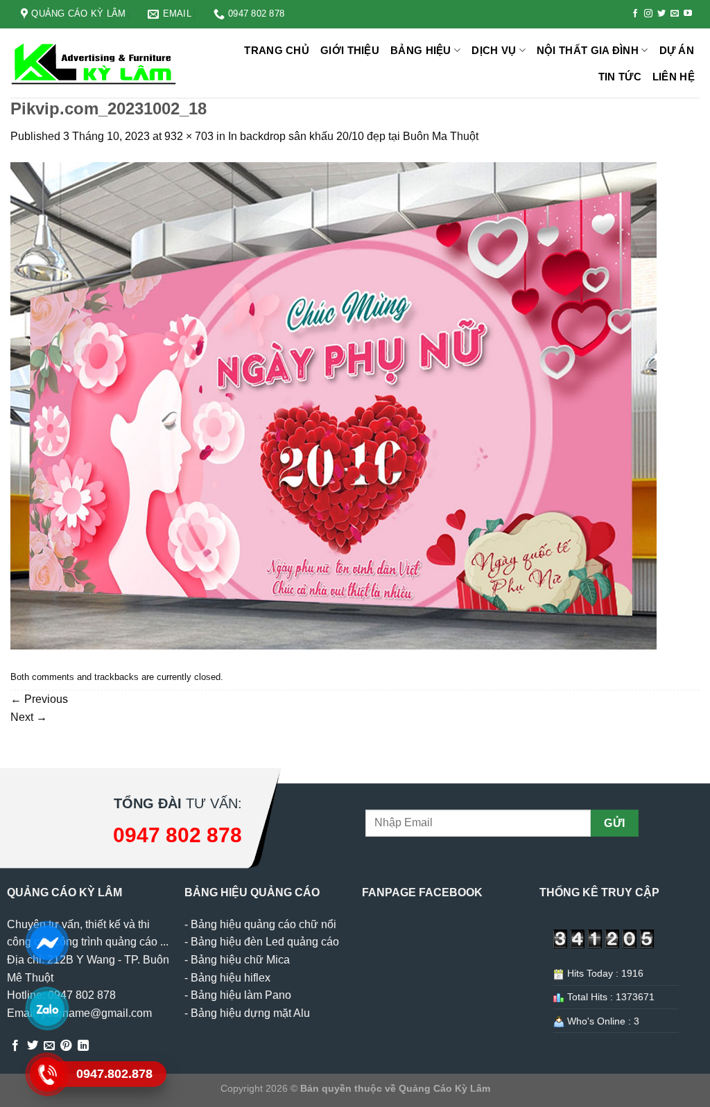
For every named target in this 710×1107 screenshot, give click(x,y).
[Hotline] (47, 1074)
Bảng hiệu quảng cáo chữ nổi (263, 924)
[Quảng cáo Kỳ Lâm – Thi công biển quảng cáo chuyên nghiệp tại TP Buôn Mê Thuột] (95, 63)
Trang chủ (276, 50)
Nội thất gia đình (588, 50)
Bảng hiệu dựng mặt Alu (250, 1013)
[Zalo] (47, 1009)
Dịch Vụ (493, 50)
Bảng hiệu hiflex (230, 978)
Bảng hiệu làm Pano (241, 995)
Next (28, 717)
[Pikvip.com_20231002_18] (333, 405)
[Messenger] (47, 943)
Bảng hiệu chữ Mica (240, 960)
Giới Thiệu (349, 50)
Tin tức (619, 76)
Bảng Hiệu (420, 50)
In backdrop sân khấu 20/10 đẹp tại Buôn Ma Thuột (353, 136)
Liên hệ (673, 76)
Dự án (677, 50)
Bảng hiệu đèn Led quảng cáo (265, 942)
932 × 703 (189, 136)
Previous (39, 699)
